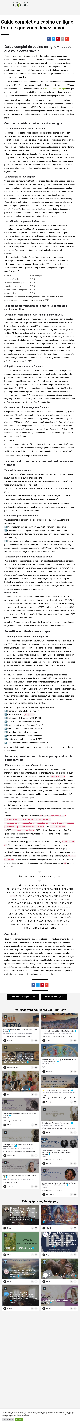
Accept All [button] (19, 1419)
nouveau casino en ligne (55, 89)
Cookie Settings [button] (8, 1419)
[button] (49, 39)
